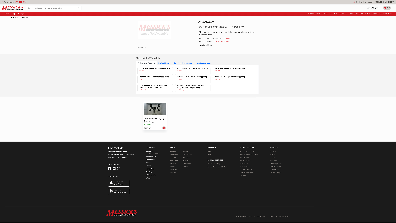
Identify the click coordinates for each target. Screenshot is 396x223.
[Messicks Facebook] (109, 169)
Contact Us (272, 216)
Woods (185, 167)
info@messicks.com (117, 152)
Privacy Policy (275, 173)
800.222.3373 (123, 157)
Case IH (173, 157)
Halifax (148, 166)
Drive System (145, 90)
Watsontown (151, 175)
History (272, 154)
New (209, 151)
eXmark (173, 164)
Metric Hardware (246, 173)
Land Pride (187, 154)
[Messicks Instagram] (118, 169)
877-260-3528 (21, 2)
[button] (387, 8)
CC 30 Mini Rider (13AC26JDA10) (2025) (192, 68)
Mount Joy (150, 151)
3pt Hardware (245, 160)
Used (209, 154)
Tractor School (275, 167)
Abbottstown (151, 157)
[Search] (79, 7)
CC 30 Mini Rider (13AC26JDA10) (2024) (155, 68)
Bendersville (150, 160)
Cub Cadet (15, 18)
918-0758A (225, 41)
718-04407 (227, 38)
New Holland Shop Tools (249, 154)
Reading (149, 172)
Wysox (148, 178)
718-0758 (216, 41)
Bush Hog (174, 160)
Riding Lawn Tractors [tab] (146, 63)
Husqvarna (174, 170)
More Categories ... (203, 63)
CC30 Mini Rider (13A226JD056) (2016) (155, 77)
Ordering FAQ (275, 164)
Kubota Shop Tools (247, 151)
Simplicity (186, 157)
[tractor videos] (114, 169)
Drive (142, 70)
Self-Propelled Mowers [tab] (183, 63)
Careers (273, 157)
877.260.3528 (128, 155)
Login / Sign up (373, 8)
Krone (185, 151)
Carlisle (148, 163)
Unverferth (187, 164)
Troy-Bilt (186, 160)
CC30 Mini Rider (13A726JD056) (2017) (230, 77)
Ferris (172, 167)
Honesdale (150, 169)
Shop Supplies (245, 157)
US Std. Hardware (246, 170)
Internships (274, 160)
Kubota (173, 151)
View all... (173, 173)
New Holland (175, 154)
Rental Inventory (213, 164)
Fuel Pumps (244, 167)
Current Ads (274, 170)
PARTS (172, 148)
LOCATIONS (150, 148)
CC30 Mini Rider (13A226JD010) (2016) (230, 68)
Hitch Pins (244, 164)
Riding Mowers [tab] (164, 63)
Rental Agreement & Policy (217, 167)
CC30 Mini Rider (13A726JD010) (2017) (192, 77)
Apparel (273, 151)
